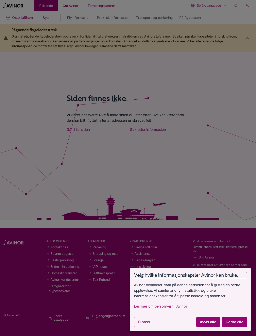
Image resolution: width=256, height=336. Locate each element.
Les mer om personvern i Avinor (160, 306)
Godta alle (234, 322)
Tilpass (143, 322)
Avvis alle (208, 322)
